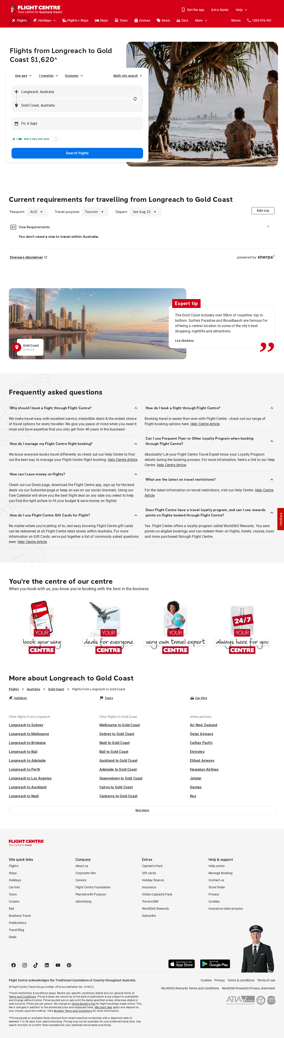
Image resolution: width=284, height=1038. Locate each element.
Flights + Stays (78, 20)
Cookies (214, 901)
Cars (184, 20)
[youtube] (58, 965)
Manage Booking (221, 873)
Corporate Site (85, 873)
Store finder (217, 887)
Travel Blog (16, 930)
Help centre (217, 866)
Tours (124, 20)
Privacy (214, 894)
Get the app (195, 10)
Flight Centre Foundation (93, 887)
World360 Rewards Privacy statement (248, 988)
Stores (236, 20)
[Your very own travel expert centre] (175, 628)
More (199, 20)
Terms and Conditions (22, 996)
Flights (22, 20)
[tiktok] (35, 965)
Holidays (44, 20)
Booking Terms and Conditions (73, 1010)
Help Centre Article (122, 460)
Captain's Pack (152, 866)
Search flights (77, 153)
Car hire (14, 887)
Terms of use (266, 980)
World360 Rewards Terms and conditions (190, 988)
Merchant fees (103, 1007)
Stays (104, 20)
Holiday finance (153, 880)
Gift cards (149, 873)
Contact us (216, 880)
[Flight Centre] (26, 843)
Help (239, 10)
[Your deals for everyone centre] (109, 628)
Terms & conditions (240, 980)
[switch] (53, 140)
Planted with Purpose (90, 894)
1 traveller (46, 75)
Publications (17, 923)
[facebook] (13, 965)
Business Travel (20, 915)
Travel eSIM (150, 901)
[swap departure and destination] (135, 98)
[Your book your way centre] (42, 628)
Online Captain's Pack (157, 894)
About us (81, 866)
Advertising (83, 901)
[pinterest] (69, 965)
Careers (80, 880)
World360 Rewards (155, 908)
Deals (166, 20)
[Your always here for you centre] (242, 628)
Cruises (144, 20)
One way (21, 75)
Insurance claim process (226, 908)
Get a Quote (220, 10)
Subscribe (149, 915)
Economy (71, 75)
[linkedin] (46, 965)
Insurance (149, 887)
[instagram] (24, 965)
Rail (11, 908)
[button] (142, 810)
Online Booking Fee (83, 1003)
